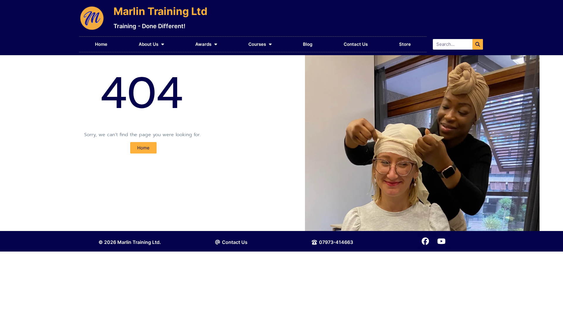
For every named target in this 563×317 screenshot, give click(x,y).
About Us (148, 44)
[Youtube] (441, 241)
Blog (307, 44)
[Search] (477, 44)
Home (101, 44)
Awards (203, 44)
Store (405, 44)
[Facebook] (425, 241)
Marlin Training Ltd (160, 11)
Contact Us (356, 44)
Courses (257, 44)
